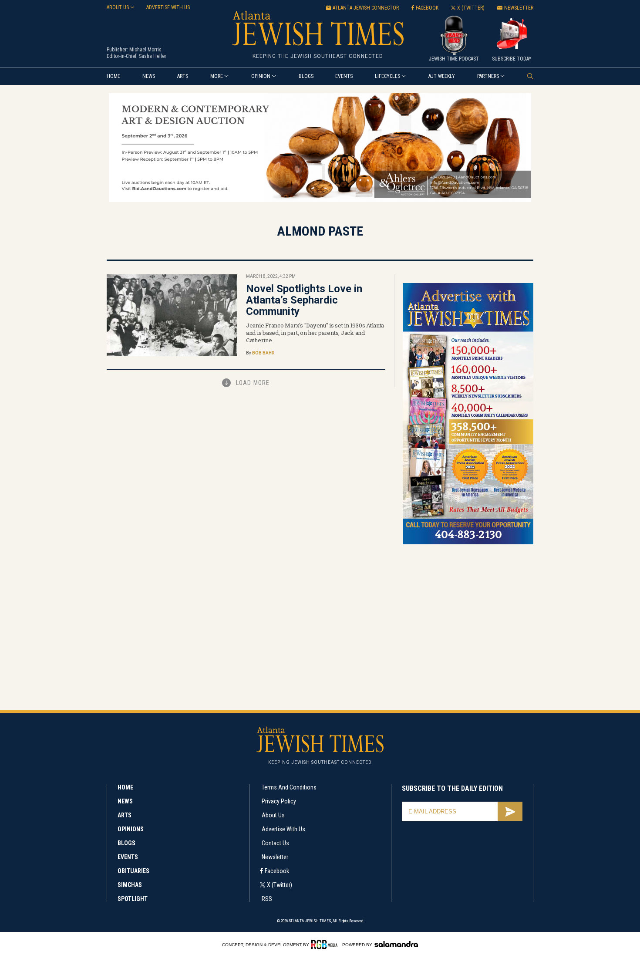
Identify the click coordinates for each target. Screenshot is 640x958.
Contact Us (275, 843)
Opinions (131, 829)
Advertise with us (168, 7)
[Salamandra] (396, 944)
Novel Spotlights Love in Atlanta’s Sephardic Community (304, 300)
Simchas (130, 884)
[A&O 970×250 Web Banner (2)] (320, 200)
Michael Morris (145, 50)
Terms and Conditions (289, 787)
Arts (182, 76)
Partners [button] (488, 76)
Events (344, 76)
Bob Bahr (263, 353)
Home (113, 76)
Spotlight (133, 898)
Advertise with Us (283, 829)
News (148, 76)
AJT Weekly (441, 76)
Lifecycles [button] (387, 76)
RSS (267, 898)
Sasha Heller (152, 56)
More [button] (216, 76)
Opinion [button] (260, 76)
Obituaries (133, 870)
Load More (252, 382)
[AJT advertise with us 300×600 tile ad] (468, 543)
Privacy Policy (279, 801)
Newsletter (275, 856)
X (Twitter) (279, 884)
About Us (273, 815)
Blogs (306, 76)
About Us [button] (118, 7)
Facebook (277, 870)
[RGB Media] (325, 944)
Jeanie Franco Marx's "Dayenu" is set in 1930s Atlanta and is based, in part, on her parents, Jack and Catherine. (315, 332)
